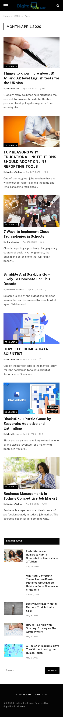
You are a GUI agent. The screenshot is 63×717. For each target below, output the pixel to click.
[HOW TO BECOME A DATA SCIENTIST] (31, 328)
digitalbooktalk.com (14, 706)
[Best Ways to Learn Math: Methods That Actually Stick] (13, 608)
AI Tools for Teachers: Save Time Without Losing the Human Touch (42, 649)
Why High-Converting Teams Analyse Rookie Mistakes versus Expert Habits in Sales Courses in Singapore (42, 582)
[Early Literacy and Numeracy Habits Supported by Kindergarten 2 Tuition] (13, 555)
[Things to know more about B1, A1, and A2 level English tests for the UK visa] (31, 52)
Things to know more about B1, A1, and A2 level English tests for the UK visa (31, 78)
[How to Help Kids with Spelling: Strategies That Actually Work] (13, 629)
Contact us (23, 694)
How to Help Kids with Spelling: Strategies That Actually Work (41, 628)
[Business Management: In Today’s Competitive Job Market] (31, 473)
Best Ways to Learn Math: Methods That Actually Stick (41, 607)
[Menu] (6, 6)
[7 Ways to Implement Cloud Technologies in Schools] (31, 211)
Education (11, 66)
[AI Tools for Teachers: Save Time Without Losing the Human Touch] (13, 650)
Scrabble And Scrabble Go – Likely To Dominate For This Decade (27, 279)
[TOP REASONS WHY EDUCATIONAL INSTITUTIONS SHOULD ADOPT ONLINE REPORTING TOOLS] (31, 131)
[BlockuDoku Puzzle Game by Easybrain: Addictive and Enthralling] (31, 398)
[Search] (57, 6)
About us (41, 694)
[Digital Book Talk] (31, 5)
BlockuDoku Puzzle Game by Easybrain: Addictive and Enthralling (27, 423)
